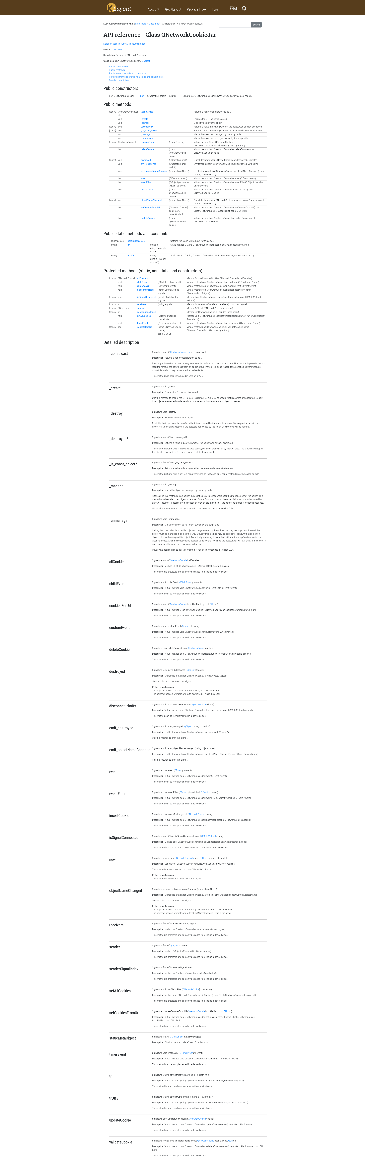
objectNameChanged (151, 200)
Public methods (117, 70)
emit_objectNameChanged (154, 171)
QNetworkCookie (178, 560)
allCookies (142, 278)
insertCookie (147, 189)
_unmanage (147, 138)
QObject (146, 61)
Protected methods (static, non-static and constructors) (136, 77)
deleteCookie (147, 149)
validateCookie (144, 327)
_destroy (145, 123)
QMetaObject (176, 1036)
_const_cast (147, 111)
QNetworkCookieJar (180, 352)
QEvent (185, 626)
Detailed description (119, 80)
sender (140, 308)
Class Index (154, 23)
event (143, 178)
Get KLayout (173, 9)
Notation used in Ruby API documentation (124, 43)
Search (256, 24)
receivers (141, 304)
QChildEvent (185, 582)
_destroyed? (147, 126)
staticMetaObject (136, 241)
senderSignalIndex (146, 312)
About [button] (152, 9)
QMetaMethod (199, 704)
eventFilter (146, 182)
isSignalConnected (146, 297)
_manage (145, 134)
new (142, 96)
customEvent (143, 286)
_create (144, 119)
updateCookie (148, 218)
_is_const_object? (149, 130)
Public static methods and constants (127, 73)
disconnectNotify (145, 289)
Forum (216, 9)
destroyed (146, 160)
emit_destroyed (148, 164)
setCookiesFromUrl (150, 207)
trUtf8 (131, 255)
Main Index (140, 23)
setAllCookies (144, 316)
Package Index (196, 9)
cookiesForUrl (148, 142)
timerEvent (142, 323)
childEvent (142, 282)
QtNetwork (117, 49)
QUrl (212, 604)
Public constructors (118, 66)
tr (129, 244)
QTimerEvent (186, 1053)
